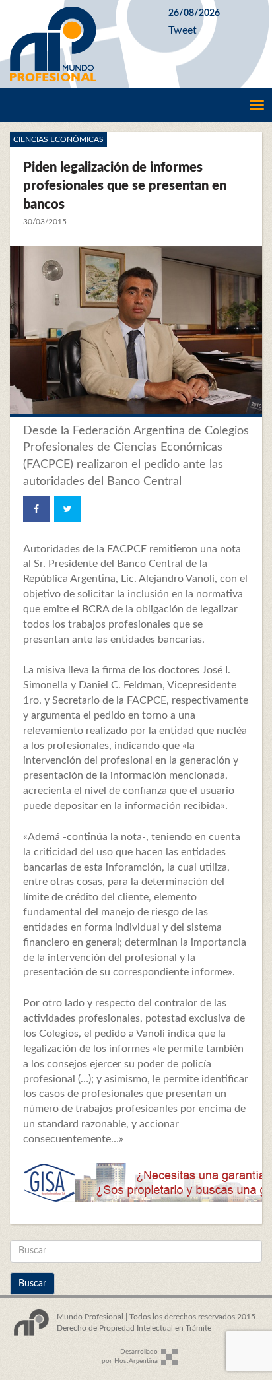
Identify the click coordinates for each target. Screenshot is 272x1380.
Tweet (182, 30)
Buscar (32, 1283)
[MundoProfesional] (79, 44)
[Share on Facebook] (36, 509)
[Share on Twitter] (67, 509)
